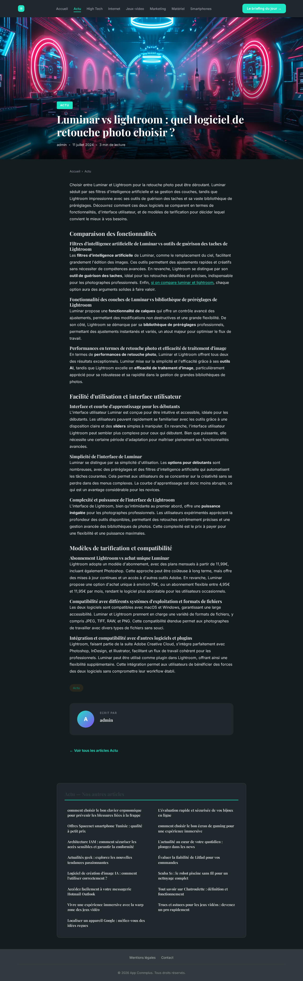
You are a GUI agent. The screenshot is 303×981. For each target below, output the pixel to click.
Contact (167, 957)
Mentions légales (142, 957)
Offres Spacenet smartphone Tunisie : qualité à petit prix (104, 828)
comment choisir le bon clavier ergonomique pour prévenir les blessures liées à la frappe (104, 813)
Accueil (62, 8)
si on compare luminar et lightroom (182, 282)
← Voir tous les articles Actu (94, 750)
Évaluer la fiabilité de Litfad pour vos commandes (189, 860)
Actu (77, 8)
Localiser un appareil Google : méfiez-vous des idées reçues (106, 923)
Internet (114, 8)
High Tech (94, 8)
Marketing (158, 8)
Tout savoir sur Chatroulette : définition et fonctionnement (193, 891)
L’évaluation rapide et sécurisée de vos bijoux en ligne (195, 813)
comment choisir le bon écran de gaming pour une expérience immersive (196, 828)
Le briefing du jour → (264, 8)
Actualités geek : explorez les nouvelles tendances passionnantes (99, 860)
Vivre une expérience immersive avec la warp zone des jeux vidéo (105, 907)
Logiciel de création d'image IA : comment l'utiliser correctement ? (102, 875)
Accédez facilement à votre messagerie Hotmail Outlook (99, 891)
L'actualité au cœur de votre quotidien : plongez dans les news (190, 844)
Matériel (178, 8)
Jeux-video (135, 8)
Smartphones (201, 8)
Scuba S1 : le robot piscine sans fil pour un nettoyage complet (193, 875)
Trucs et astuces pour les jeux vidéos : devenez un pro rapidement (196, 907)
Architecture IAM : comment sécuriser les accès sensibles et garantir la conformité (101, 844)
